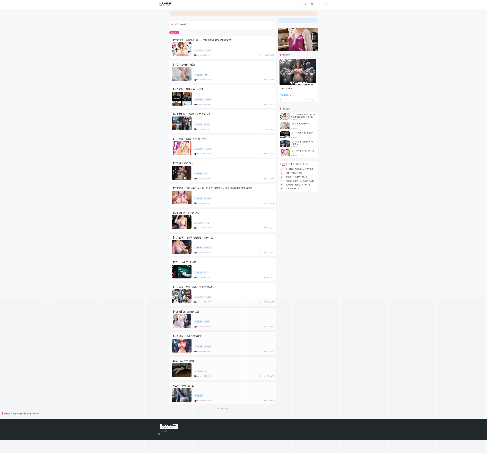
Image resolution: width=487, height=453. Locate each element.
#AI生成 (206, 124)
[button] (279, 39)
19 (261, 104)
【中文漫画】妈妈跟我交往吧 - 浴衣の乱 (192, 237)
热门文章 (174, 24)
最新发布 (174, 32)
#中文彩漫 (207, 99)
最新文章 (283, 164)
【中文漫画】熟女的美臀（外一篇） (190, 138)
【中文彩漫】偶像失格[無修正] (187, 89)
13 (261, 277)
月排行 (305, 164)
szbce (199, 55)
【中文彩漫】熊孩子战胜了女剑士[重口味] (193, 286)
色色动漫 (302, 4)
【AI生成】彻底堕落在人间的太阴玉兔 (191, 113)
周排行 (298, 164)
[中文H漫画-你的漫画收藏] (165, 4)
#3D (205, 75)
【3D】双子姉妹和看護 (183, 64)
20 (261, 55)
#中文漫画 (207, 50)
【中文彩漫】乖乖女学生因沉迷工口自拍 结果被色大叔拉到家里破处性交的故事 (212, 188)
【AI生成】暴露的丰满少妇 (185, 212)
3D (292, 95)
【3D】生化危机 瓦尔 (183, 163)
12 (304, 100)
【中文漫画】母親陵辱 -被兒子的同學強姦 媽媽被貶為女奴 (201, 39)
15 (261, 129)
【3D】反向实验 (286, 88)
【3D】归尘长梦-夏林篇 (184, 262)
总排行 (291, 164)
